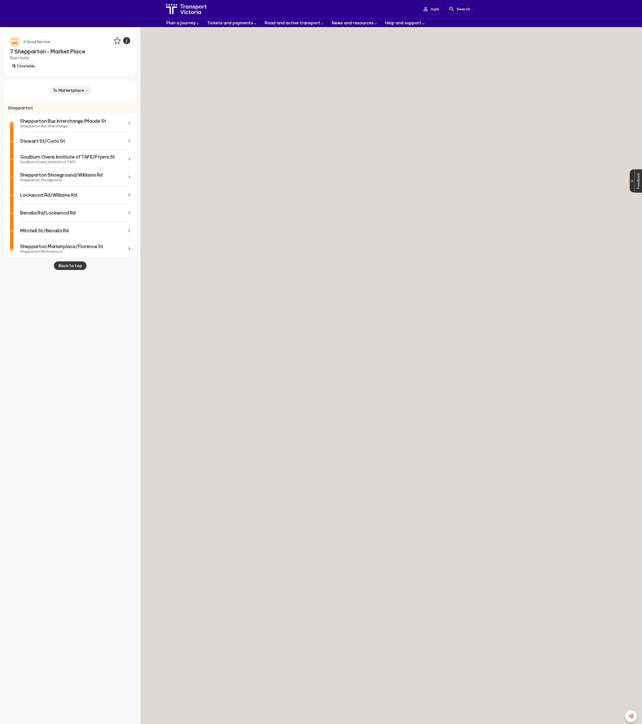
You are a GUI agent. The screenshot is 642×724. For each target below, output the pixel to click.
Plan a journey (181, 22)
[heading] (70, 108)
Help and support (403, 22)
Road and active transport (292, 22)
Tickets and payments (230, 22)
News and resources (353, 22)
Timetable (26, 66)
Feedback (638, 181)
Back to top (70, 265)
